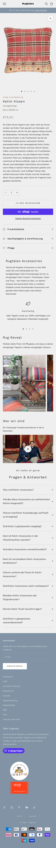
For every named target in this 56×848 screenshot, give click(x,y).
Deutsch (32, 816)
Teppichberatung (10, 700)
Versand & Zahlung (11, 686)
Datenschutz (8, 691)
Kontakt (6, 695)
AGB (5, 681)
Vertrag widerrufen (11, 719)
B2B (5, 710)
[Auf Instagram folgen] (11, 807)
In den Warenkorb (28, 203)
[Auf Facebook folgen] (4, 807)
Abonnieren (15, 666)
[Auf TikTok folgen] (34, 807)
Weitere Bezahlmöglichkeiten (28, 218)
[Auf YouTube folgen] (26, 807)
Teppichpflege (9, 705)
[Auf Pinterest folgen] (19, 807)
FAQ (5, 714)
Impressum (8, 676)
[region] (28, 312)
